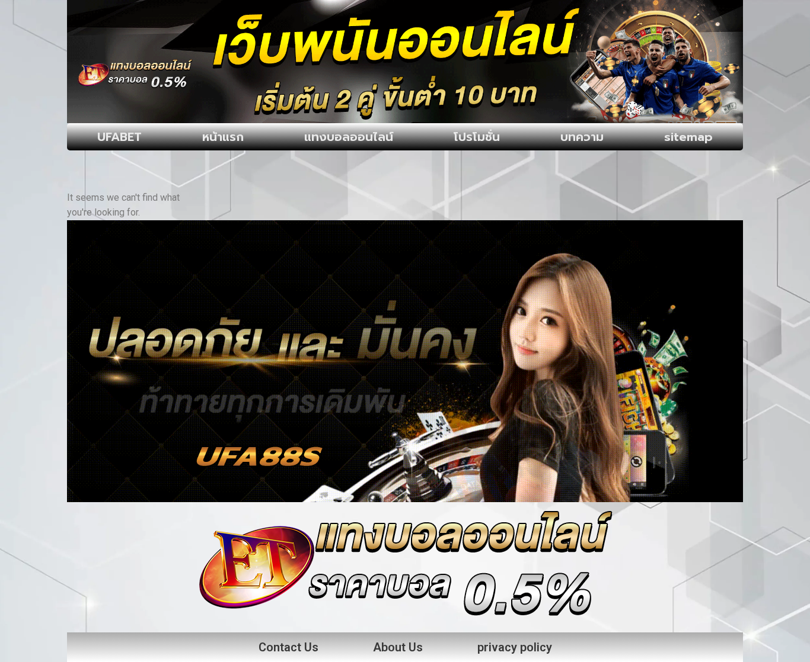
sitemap (688, 137)
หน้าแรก (223, 137)
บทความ (582, 137)
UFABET (119, 137)
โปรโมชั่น (477, 137)
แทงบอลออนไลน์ (348, 137)
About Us (398, 647)
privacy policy (514, 647)
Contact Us (288, 647)
